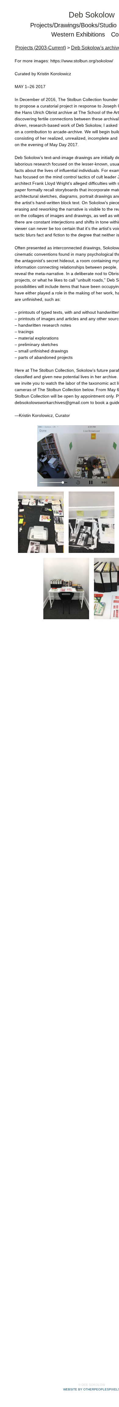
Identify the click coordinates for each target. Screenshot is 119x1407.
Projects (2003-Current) (40, 47)
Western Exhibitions (78, 34)
